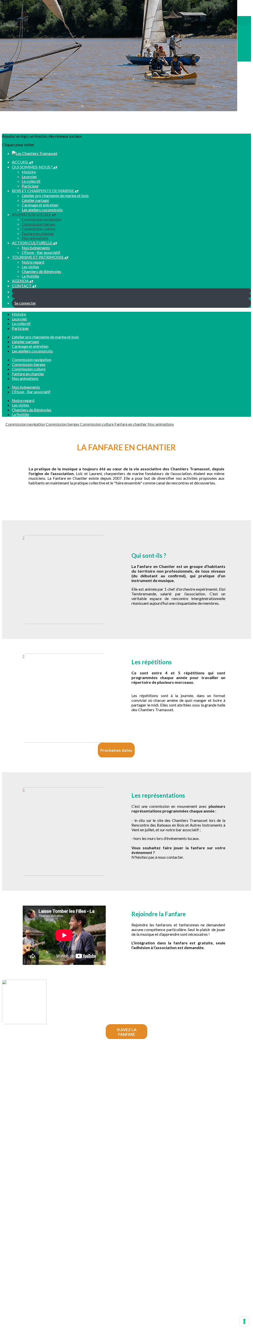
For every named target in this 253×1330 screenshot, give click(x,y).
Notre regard (33, 262)
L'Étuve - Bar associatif (41, 252)
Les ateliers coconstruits (42, 209)
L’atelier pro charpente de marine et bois (55, 195)
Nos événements (36, 247)
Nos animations (35, 238)
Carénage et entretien (40, 205)
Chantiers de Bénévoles (41, 271)
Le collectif (31, 181)
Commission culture (38, 228)
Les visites (30, 266)
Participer (30, 186)
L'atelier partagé (35, 200)
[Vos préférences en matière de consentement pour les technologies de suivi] (244, 1321)
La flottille (30, 276)
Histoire (29, 171)
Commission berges (38, 224)
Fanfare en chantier (38, 233)
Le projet (29, 176)
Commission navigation (41, 219)
